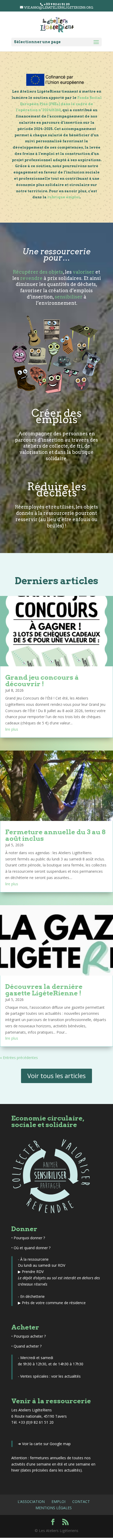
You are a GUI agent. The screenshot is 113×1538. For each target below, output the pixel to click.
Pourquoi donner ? (29, 1237)
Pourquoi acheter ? (30, 1336)
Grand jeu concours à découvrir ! (42, 680)
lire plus (11, 729)
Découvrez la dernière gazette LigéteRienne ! (44, 990)
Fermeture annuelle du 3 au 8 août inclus (55, 835)
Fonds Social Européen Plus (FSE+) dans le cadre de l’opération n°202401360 (59, 104)
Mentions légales (53, 1507)
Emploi (58, 1501)
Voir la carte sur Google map (46, 1443)
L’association (31, 1501)
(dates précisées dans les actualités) (51, 1470)
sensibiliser (69, 297)
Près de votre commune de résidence (54, 1302)
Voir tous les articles (56, 1075)
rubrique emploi (63, 197)
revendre (31, 278)
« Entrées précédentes (19, 1057)
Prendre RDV (33, 1271)
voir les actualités (66, 1376)
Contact (81, 1501)
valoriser (83, 272)
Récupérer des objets (38, 272)
